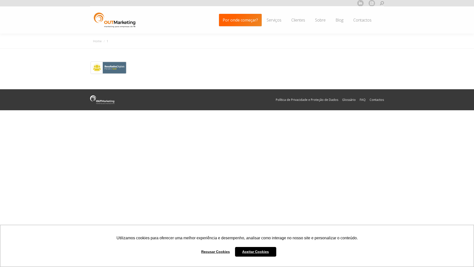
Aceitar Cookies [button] (255, 252)
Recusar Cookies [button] (215, 252)
